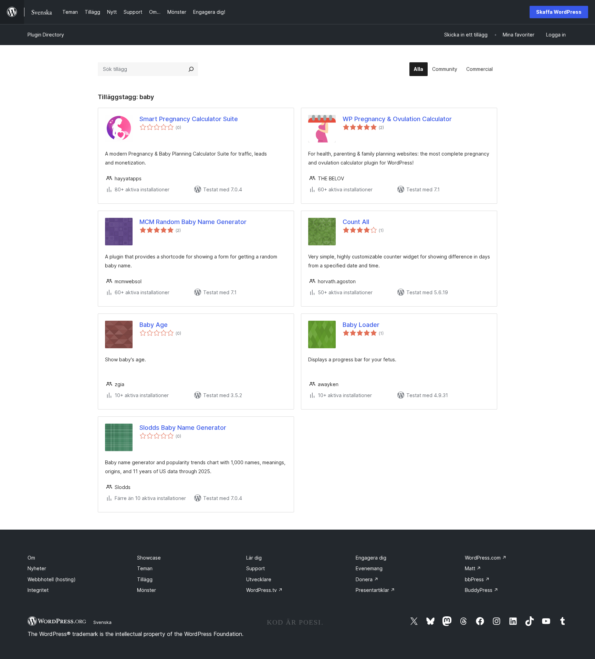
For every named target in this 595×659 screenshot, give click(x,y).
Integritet (38, 590)
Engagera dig (371, 558)
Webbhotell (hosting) (52, 579)
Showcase (149, 558)
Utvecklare (258, 579)
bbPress (477, 579)
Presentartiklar (375, 590)
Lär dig (254, 558)
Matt (473, 568)
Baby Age (153, 324)
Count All (356, 221)
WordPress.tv (264, 590)
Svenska (102, 622)
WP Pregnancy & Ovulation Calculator (397, 119)
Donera (367, 579)
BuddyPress (481, 590)
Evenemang (369, 568)
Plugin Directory (46, 35)
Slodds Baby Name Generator (182, 427)
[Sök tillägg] (191, 69)
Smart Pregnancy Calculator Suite (188, 119)
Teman (145, 568)
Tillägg (145, 579)
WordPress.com (486, 558)
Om (31, 558)
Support (255, 568)
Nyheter (37, 568)
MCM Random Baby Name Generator (193, 221)
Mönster (146, 590)
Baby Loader (361, 324)
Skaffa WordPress (559, 12)
